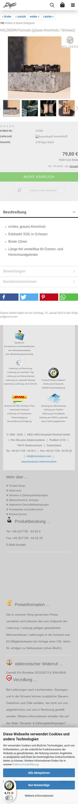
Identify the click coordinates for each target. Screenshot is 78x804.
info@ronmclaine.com (38, 456)
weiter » (34, 16)
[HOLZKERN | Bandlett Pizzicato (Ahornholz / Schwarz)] (39, 67)
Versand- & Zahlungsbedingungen (28, 495)
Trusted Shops (17, 485)
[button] (9, 297)
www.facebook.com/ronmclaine (39, 461)
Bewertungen (14, 271)
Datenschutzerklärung (25, 764)
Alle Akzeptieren (39, 772)
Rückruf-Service (18, 514)
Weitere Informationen (39, 795)
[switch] (9, 798)
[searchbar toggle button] (52, 5)
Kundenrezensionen (20, 281)
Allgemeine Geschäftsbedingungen (29, 504)
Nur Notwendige (39, 785)
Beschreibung (14, 212)
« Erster (6, 16)
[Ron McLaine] (8, 5)
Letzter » (48, 16)
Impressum (15, 490)
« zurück (20, 16)
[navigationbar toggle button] (73, 5)
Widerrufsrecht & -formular (23, 500)
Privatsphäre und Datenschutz (26, 509)
